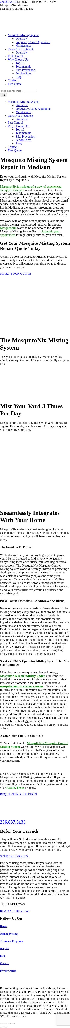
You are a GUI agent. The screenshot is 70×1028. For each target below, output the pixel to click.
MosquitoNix (8, 228)
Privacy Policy (8, 970)
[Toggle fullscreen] (9, 1023)
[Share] (5, 1023)
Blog (2, 955)
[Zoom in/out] (13, 1023)
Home (3, 926)
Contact (4, 963)
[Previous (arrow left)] (1, 1027)
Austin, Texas (15, 787)
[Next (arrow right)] (5, 1027)
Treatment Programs (11, 941)
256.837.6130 (8, 1)
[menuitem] (23, 35)
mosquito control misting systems (21, 686)
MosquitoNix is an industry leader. (22, 676)
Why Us (4, 948)
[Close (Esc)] (1, 1023)
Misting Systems (9, 933)
